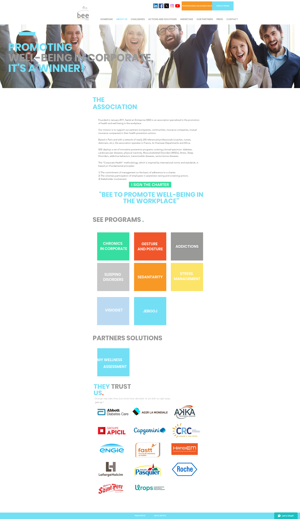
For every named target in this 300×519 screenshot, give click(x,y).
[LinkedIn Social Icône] (155, 6)
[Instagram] (172, 6)
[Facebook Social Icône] (161, 6)
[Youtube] (177, 6)
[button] (223, 5)
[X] (166, 6)
